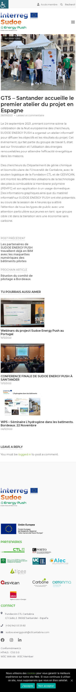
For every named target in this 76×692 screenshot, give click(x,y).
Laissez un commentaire (30, 115)
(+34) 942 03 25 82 (16, 625)
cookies (31, 673)
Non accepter (46, 685)
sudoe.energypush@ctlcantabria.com (27, 632)
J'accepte (27, 685)
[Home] (19, 21)
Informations (12, 38)
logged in (24, 454)
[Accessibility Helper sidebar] (4, 4)
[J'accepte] (71, 680)
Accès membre (49, 4)
